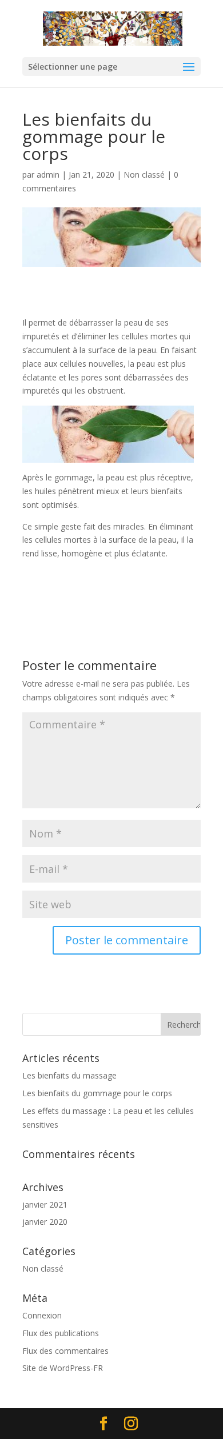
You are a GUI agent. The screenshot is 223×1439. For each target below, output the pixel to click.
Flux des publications (60, 1333)
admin (48, 174)
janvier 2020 (44, 1221)
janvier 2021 (44, 1204)
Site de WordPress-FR (62, 1367)
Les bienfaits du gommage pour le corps (97, 1093)
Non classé (144, 174)
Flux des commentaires (65, 1350)
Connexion (42, 1315)
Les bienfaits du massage (69, 1075)
